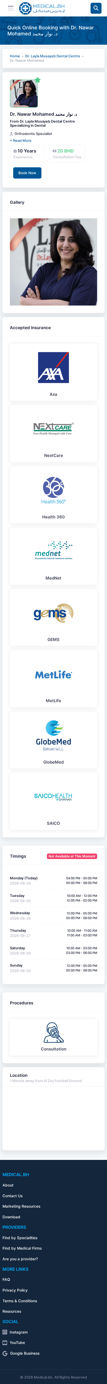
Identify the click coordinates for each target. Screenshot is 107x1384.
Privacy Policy (15, 1290)
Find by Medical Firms (22, 1248)
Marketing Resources (21, 1206)
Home (15, 56)
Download (11, 1217)
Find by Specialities (19, 1238)
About (7, 1185)
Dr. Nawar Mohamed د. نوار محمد (43, 114)
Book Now (27, 173)
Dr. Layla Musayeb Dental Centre (52, 56)
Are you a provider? (20, 1259)
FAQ (6, 1279)
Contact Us (12, 1196)
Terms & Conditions (19, 1301)
